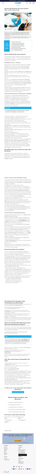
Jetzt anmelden (18, 440)
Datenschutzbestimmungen (25, 442)
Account (19, 459)
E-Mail (19, 418)
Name (5, 418)
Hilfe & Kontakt (20, 458)
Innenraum (6, 448)
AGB (19, 448)
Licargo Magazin (6, 459)
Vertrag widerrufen (22, 454)
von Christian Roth (9, 28)
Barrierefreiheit (20, 463)
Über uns (5, 458)
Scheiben (5, 449)
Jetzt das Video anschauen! (18, 392)
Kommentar (6, 422)
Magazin (19, 5)
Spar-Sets (5, 447)
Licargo (7, 472)
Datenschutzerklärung (21, 449)
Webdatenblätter (21, 461)
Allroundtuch (18, 341)
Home (16, 5)
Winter (5, 454)
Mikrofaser (6, 453)
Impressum (20, 447)
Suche (19, 460)
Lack (5, 452)
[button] (3, 2)
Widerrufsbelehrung (21, 453)
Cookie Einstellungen (21, 452)
